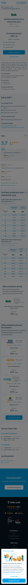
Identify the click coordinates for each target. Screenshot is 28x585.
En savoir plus (14, 576)
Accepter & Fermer (14, 580)
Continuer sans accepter (8, 551)
